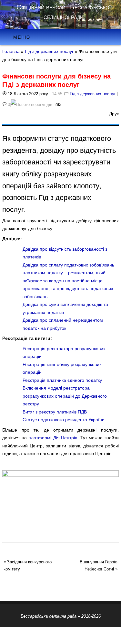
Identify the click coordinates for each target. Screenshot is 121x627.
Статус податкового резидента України (64, 419)
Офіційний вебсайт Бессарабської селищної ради (63, 11)
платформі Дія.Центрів (52, 437)
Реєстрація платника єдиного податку (62, 380)
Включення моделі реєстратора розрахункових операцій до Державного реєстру (65, 395)
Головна (11, 51)
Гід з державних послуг (49, 51)
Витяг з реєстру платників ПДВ (55, 411)
